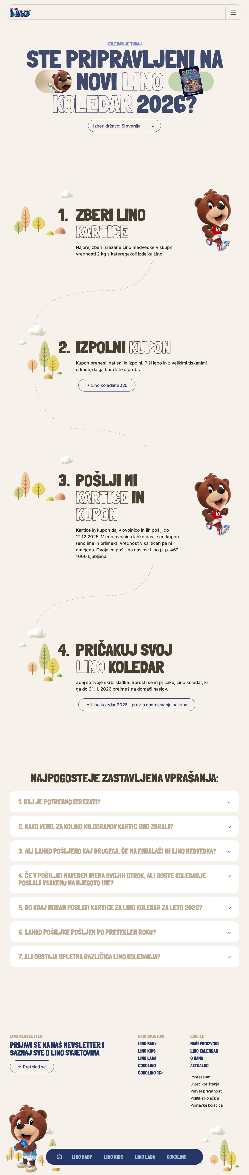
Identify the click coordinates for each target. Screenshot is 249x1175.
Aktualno (199, 1065)
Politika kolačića (204, 1098)
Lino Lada (145, 1157)
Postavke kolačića (206, 1105)
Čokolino (177, 1157)
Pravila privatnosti (206, 1091)
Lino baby (82, 1157)
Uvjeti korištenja (204, 1084)
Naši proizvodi (204, 1043)
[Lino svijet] (59, 1156)
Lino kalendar (204, 1050)
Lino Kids (113, 1157)
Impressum (200, 1077)
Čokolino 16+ (150, 1072)
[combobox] (124, 126)
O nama (196, 1058)
